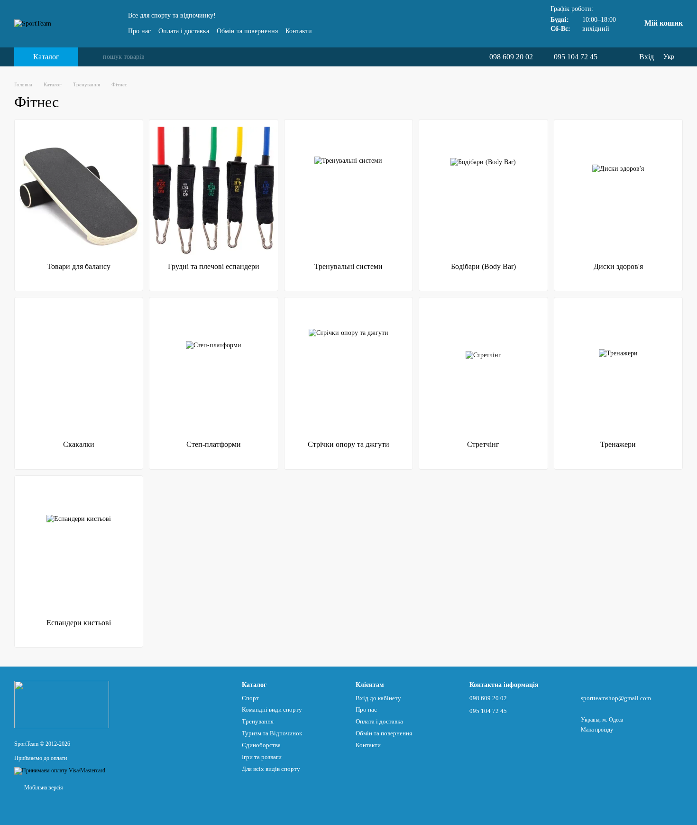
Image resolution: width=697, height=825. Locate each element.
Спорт (250, 698)
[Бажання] (611, 57)
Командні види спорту (272, 709)
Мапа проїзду (597, 729)
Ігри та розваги (262, 756)
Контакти (298, 31)
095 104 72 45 (575, 57)
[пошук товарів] (95, 57)
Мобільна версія (43, 787)
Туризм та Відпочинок (272, 733)
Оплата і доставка (183, 31)
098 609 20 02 (511, 57)
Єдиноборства (261, 745)
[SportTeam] (61, 704)
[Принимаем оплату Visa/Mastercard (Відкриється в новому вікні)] (59, 770)
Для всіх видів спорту (271, 768)
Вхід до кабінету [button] (378, 698)
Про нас (139, 31)
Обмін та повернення (247, 31)
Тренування (258, 721)
